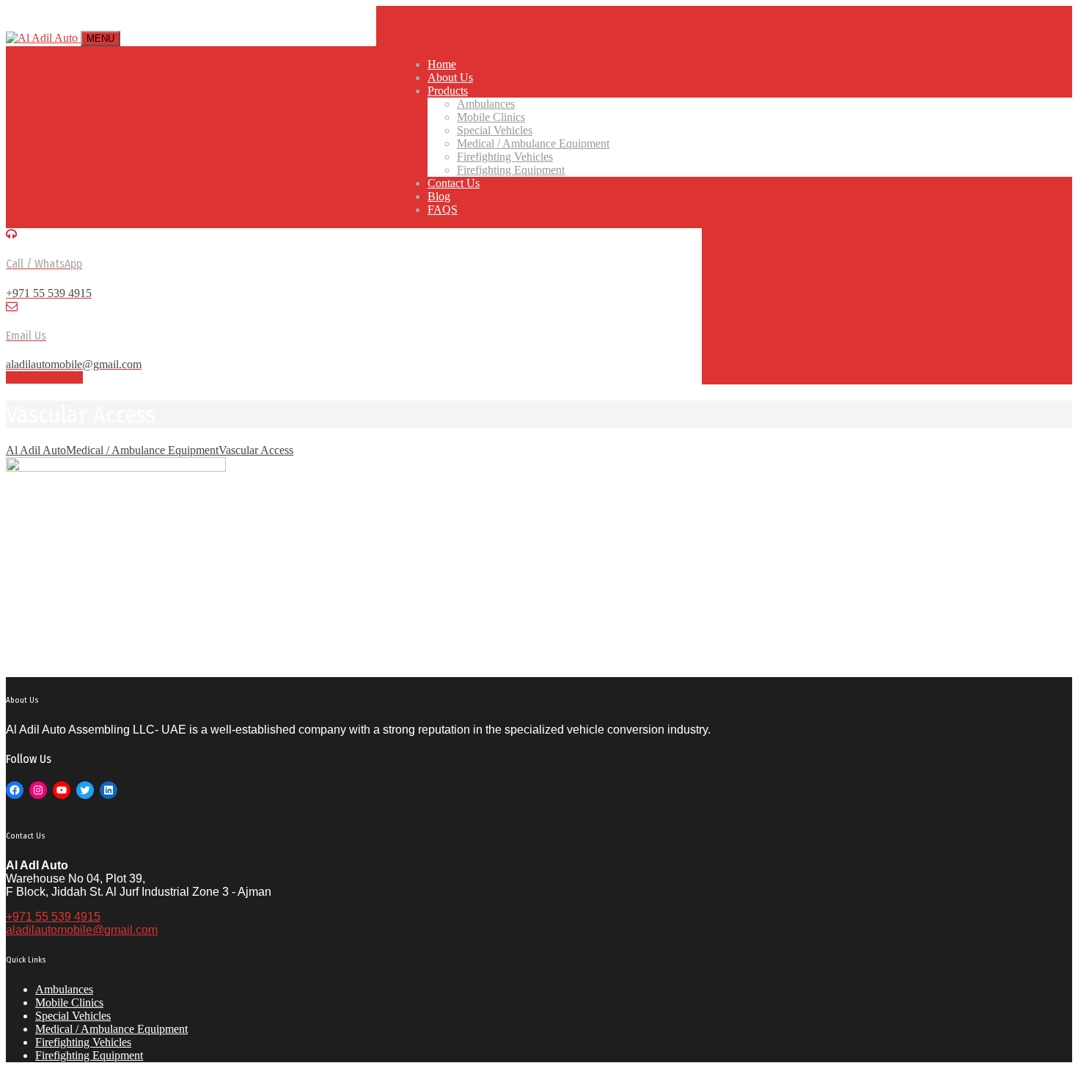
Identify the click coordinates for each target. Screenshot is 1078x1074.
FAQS (443, 209)
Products (448, 90)
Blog (439, 196)
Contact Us (454, 183)
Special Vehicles (494, 130)
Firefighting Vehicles (505, 156)
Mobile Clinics (491, 117)
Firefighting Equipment (511, 170)
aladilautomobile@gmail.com (82, 930)
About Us (450, 77)
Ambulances (486, 104)
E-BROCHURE (44, 377)
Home (442, 64)
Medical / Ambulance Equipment (533, 143)
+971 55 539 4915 (53, 916)
